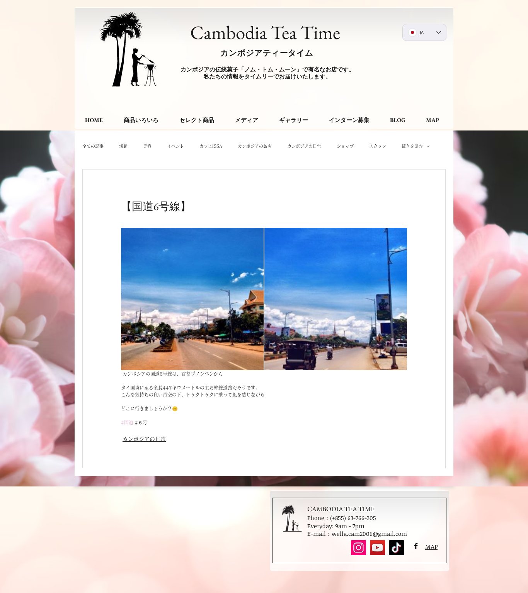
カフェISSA (210, 146)
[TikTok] (396, 547)
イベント (175, 146)
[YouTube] (377, 547)
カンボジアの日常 (304, 146)
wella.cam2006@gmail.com (369, 533)
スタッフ (377, 146)
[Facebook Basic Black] (416, 546)
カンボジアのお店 (255, 146)
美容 (147, 146)
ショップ (345, 146)
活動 (123, 146)
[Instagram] (358, 547)
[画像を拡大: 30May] (335, 299)
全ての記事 (93, 146)
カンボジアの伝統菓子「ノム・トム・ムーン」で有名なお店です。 (267, 69)
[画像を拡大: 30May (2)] (192, 299)
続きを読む (412, 146)
